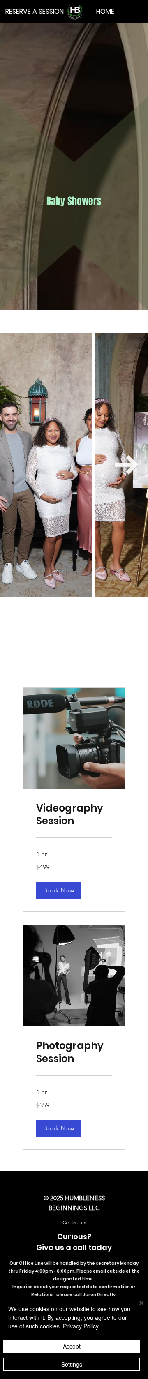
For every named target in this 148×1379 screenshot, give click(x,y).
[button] (58, 890)
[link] (74, 815)
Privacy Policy (81, 1326)
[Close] (136, 1308)
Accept (72, 1346)
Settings (71, 1364)
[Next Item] (127, 465)
